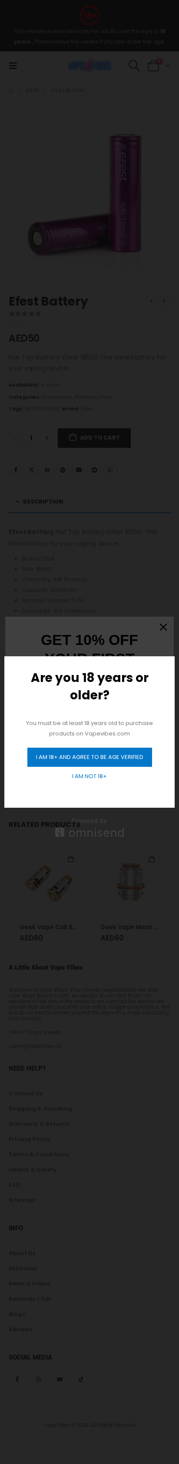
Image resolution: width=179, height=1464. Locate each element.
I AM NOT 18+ (89, 776)
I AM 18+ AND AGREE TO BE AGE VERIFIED (89, 757)
